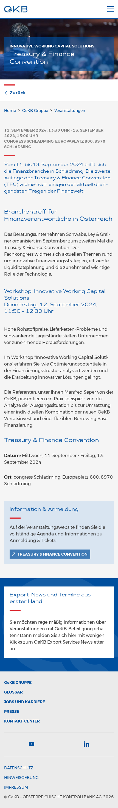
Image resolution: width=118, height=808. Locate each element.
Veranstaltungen (69, 110)
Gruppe (18, 682)
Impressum (16, 787)
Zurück (18, 92)
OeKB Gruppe (35, 110)
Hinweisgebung (21, 777)
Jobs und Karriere (24, 701)
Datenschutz (18, 768)
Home (10, 110)
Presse (11, 711)
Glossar (13, 692)
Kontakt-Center (22, 721)
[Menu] (110, 8)
